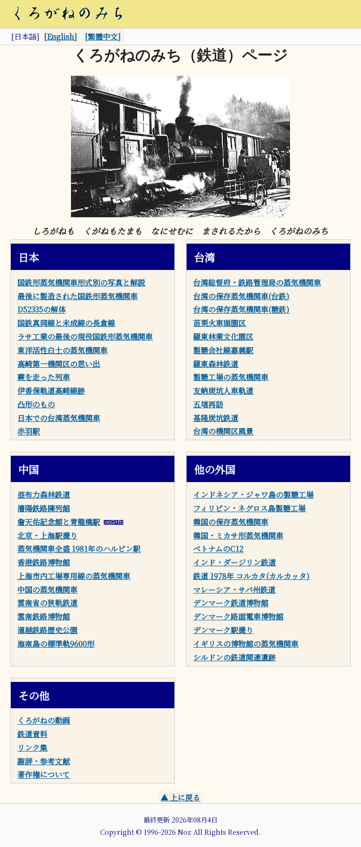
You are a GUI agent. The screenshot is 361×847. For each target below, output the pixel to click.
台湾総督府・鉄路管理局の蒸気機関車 (257, 282)
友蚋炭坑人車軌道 (223, 390)
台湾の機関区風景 (223, 431)
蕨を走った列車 (43, 377)
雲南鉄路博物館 (43, 616)
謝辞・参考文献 (43, 761)
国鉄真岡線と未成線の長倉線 (66, 322)
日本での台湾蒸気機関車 (58, 417)
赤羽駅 (28, 431)
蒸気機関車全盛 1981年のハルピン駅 (79, 549)
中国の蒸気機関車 (47, 589)
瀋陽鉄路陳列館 (43, 508)
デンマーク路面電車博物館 (238, 616)
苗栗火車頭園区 (219, 322)
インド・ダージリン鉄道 (234, 562)
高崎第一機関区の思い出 (58, 363)
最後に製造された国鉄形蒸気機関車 (77, 296)
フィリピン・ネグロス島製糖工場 (249, 508)
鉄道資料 (32, 733)
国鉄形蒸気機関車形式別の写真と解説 (81, 282)
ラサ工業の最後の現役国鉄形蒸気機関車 (85, 336)
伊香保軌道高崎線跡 (51, 390)
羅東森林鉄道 (215, 363)
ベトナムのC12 (218, 549)
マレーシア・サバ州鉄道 (234, 589)
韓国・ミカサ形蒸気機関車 (238, 535)
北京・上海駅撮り (47, 535)
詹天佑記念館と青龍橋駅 (58, 521)
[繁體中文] (103, 36)
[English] (60, 36)
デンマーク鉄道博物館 (230, 603)
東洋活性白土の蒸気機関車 (62, 350)
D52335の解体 (41, 309)
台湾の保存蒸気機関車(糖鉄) (241, 309)
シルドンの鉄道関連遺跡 (234, 657)
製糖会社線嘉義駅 (223, 350)
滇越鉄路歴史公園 (47, 630)
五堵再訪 (208, 404)
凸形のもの (36, 404)
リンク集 (32, 747)
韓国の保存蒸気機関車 (230, 521)
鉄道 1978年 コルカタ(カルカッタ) (251, 575)
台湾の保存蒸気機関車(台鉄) (241, 296)
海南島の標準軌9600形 (55, 643)
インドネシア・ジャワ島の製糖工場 (253, 494)
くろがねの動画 (43, 720)
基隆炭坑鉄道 (215, 417)
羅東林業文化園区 (223, 336)
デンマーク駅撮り (223, 630)
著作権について (43, 774)
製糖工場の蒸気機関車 (230, 377)
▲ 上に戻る (180, 797)
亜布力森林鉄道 (43, 494)
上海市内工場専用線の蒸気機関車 (73, 575)
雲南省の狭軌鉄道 (47, 603)
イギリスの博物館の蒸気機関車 (245, 643)
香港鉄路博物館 (43, 562)
